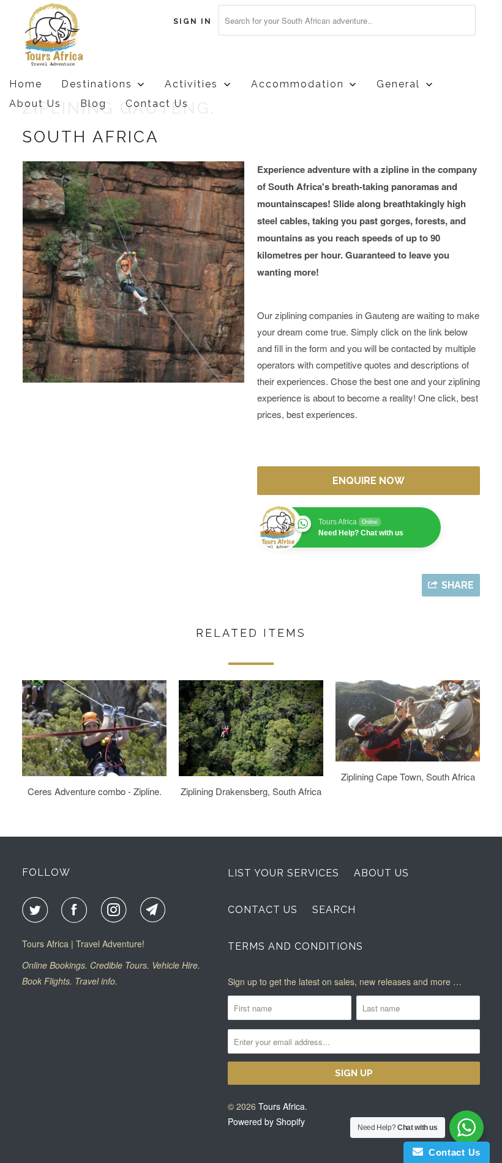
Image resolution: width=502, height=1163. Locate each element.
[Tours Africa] (60, 35)
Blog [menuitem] (93, 103)
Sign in (192, 21)
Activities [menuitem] (191, 84)
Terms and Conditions (295, 946)
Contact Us (263, 909)
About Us (381, 873)
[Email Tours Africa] (155, 910)
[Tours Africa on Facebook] (76, 910)
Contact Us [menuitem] (157, 103)
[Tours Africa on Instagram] (116, 910)
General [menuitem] (398, 84)
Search (334, 909)
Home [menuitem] (25, 84)
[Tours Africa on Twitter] (37, 910)
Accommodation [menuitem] (297, 84)
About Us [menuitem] (35, 103)
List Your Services (283, 873)
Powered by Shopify (266, 1121)
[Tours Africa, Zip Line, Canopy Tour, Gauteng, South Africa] (133, 272)
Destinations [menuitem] (96, 84)
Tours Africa (281, 1106)
